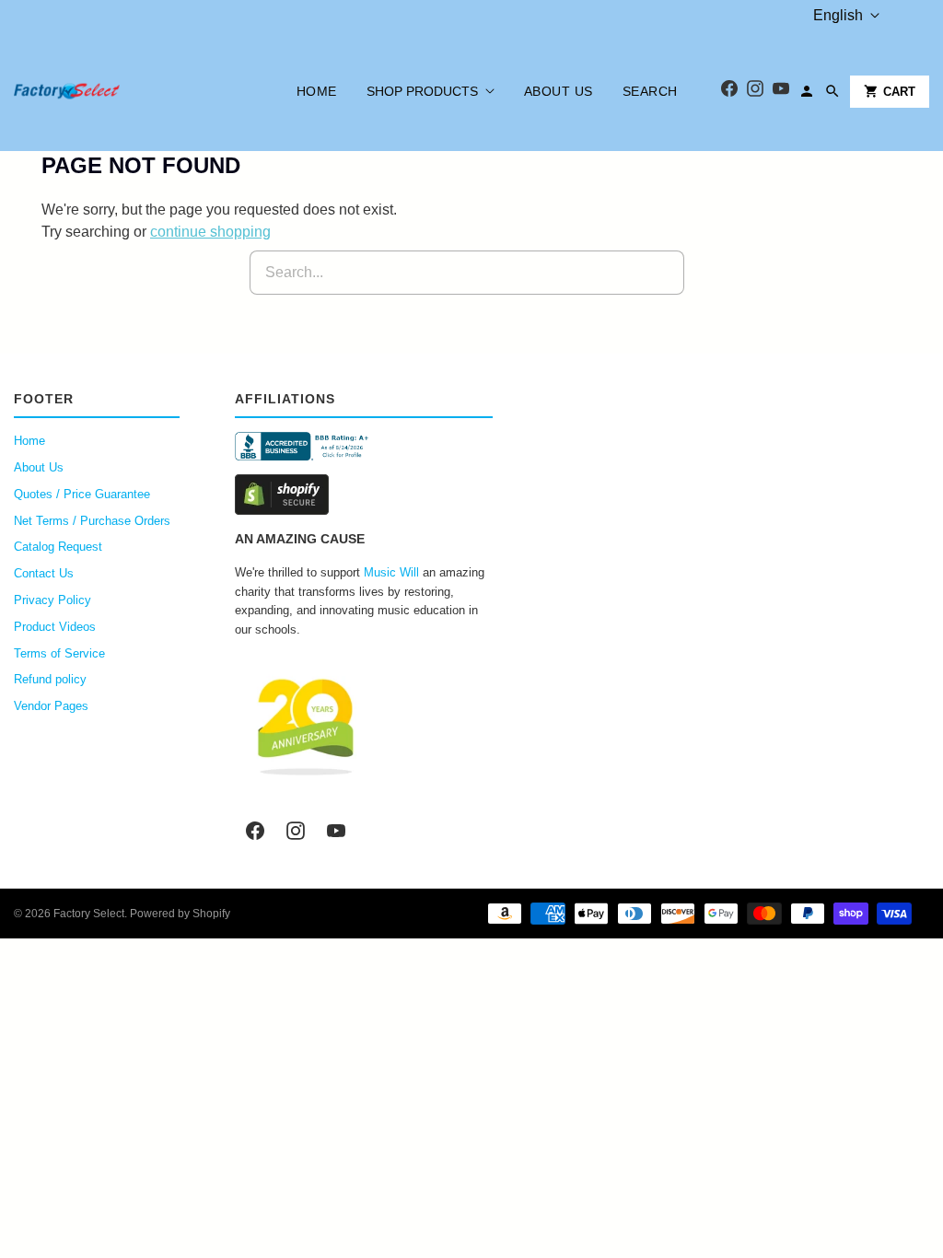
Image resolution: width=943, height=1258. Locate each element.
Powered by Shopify (180, 913)
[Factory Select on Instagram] (295, 830)
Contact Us (44, 573)
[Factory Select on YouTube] (336, 830)
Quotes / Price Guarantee (82, 494)
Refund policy (50, 679)
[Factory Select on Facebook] (255, 830)
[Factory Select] (122, 91)
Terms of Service (59, 653)
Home (317, 91)
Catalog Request (58, 546)
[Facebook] (729, 91)
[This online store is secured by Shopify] (364, 494)
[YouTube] (781, 91)
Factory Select (88, 913)
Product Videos (55, 627)
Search (650, 91)
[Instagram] (755, 91)
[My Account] (806, 91)
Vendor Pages (51, 706)
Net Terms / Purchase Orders (92, 521)
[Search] (832, 91)
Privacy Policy (52, 600)
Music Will (391, 572)
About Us (558, 91)
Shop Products (422, 91)
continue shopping (210, 231)
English (838, 15)
